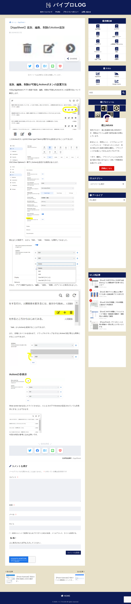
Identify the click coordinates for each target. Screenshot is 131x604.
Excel (97, 84)
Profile (57, 12)
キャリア (116, 29)
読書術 (117, 59)
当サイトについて (46, 12)
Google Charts (116, 84)
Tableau (116, 76)
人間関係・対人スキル (117, 44)
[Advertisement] (107, 351)
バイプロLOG (69, 5)
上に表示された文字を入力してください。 (25, 543)
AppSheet (77, 458)
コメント (13, 477)
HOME (66, 596)
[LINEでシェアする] (52, 66)
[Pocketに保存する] (60, 66)
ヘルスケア (98, 44)
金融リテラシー (116, 36)
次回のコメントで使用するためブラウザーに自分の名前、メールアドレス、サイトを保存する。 (45, 533)
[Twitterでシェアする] (30, 66)
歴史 (116, 51)
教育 (98, 36)
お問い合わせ (86, 12)
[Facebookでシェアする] (37, 66)
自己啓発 (97, 29)
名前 (12, 505)
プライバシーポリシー (71, 12)
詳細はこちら (107, 168)
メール (13, 514)
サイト (11, 524)
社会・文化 (98, 59)
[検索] (123, 92)
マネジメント (98, 51)
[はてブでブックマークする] (45, 66)
